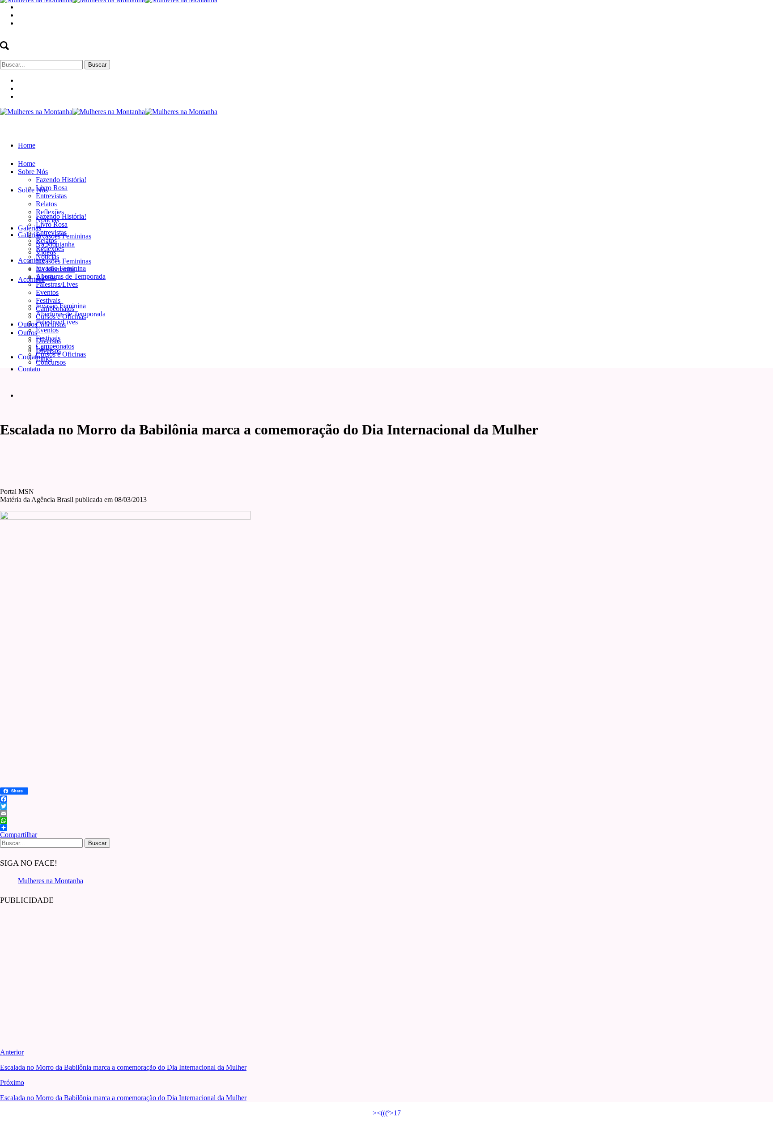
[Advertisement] (67, 970)
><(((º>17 (387, 1113)
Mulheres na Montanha (50, 881)
